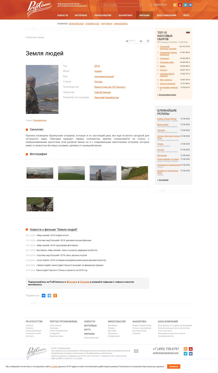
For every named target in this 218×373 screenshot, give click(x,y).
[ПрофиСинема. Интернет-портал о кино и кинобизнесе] (39, 6)
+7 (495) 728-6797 (166, 349)
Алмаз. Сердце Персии (166, 119)
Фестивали (112, 325)
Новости (62, 15)
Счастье (163, 70)
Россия (98, 81)
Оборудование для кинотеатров (171, 333)
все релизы (163, 180)
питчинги (106, 24)
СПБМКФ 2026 (92, 24)
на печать (141, 41)
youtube (180, 5)
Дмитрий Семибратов (106, 97)
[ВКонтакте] (43, 295)
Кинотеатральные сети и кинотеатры (174, 328)
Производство (40, 120)
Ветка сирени (162, 124)
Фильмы (144, 15)
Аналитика (125, 15)
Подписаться (160, 5)
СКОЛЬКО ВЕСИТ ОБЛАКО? (167, 75)
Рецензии (136, 333)
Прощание (164, 58)
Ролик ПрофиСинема (59, 331)
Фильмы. (41, 37)
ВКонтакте (72, 282)
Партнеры (54, 328)
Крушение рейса (167, 62)
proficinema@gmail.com (166, 353)
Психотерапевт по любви (168, 159)
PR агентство (34, 321)
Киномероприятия (166, 336)
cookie (54, 366)
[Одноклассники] (55, 295)
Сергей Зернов (102, 92)
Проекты (29, 328)
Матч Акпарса (166, 80)
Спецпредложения (33, 331)
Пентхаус (161, 130)
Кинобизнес (121, 24)
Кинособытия (102, 15)
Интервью (81, 15)
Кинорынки (113, 333)
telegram (185, 5)
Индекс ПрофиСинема (141, 325)
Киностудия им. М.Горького (109, 87)
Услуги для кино (165, 331)
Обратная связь (56, 336)
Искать (141, 5)
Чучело (160, 144)
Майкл (163, 66)
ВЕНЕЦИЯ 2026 (76, 24)
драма (98, 71)
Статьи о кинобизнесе (141, 328)
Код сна (160, 150)
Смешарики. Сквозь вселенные (168, 54)
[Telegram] (49, 295)
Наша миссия (55, 325)
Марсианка (162, 155)
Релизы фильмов (91, 338)
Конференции (114, 336)
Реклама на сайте (33, 333)
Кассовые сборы (139, 331)
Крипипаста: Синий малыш (168, 165)
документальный (104, 76)
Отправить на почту (148, 41)
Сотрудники (55, 333)
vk (190, 5)
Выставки (112, 331)
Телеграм (84, 282)
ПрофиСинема (31, 37)
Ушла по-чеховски (167, 84)
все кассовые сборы (167, 95)
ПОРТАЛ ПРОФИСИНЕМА (63, 321)
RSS (174, 5)
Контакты (30, 336)
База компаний (166, 15)
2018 (97, 66)
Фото (186, 15)
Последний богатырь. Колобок (168, 48)
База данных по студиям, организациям (175, 325)
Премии (111, 328)
